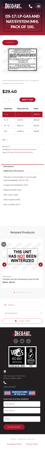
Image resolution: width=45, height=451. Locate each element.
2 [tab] (17, 292)
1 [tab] (14, 292)
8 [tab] (30, 292)
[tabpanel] (22, 263)
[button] (38, 6)
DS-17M (25, 180)
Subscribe (14, 427)
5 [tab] (23, 292)
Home (4, 80)
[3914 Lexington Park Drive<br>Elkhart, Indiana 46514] (4, 371)
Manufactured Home (16, 80)
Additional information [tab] (13, 171)
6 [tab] (26, 292)
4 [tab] (21, 292)
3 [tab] (19, 292)
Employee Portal (14, 444)
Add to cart (27, 99)
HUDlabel (10, 152)
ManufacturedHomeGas (23, 152)
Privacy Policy (32, 444)
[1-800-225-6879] (4, 382)
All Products (15, 149)
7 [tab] (28, 292)
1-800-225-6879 (9, 387)
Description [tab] (8, 166)
